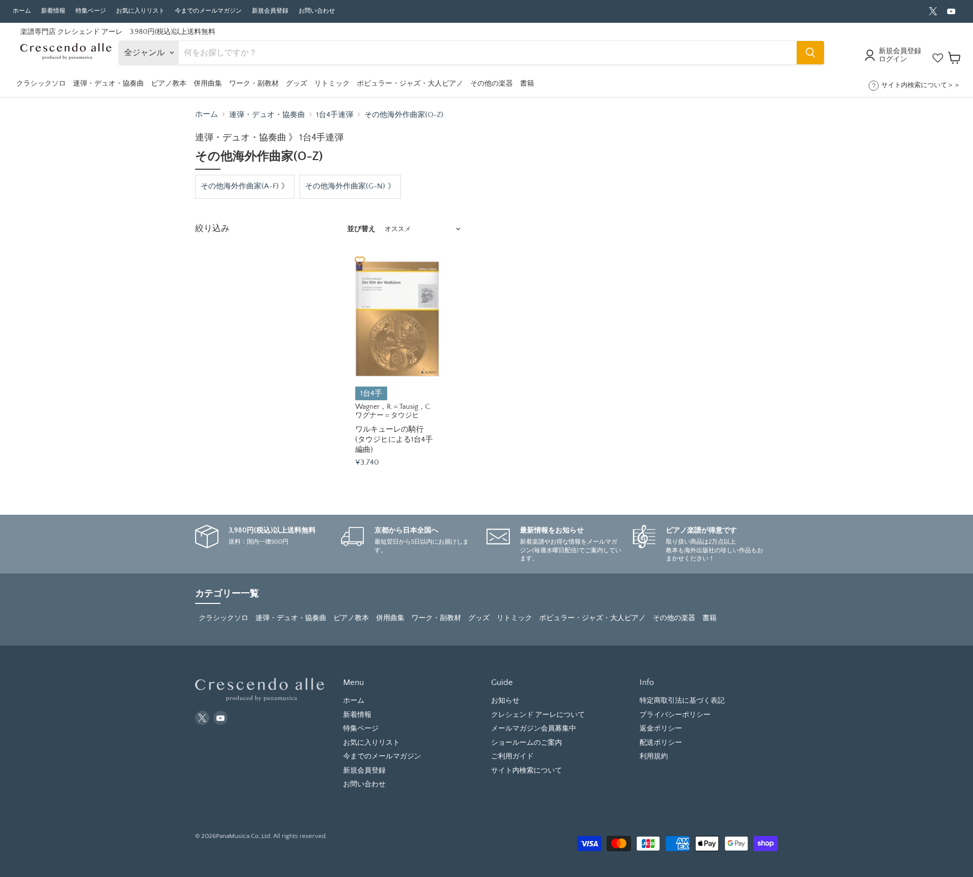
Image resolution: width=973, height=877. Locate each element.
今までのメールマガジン (208, 11)
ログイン (893, 59)
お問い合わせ (316, 11)
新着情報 (53, 11)
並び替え (361, 229)
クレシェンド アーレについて (538, 715)
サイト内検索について (526, 771)
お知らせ (505, 701)
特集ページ (91, 11)
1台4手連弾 (334, 114)
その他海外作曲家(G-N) (345, 186)
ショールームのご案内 (526, 743)
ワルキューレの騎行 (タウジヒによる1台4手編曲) (394, 439)
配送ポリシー (661, 743)
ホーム (22, 11)
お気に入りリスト (140, 11)
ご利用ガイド (512, 756)
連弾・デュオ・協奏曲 (267, 114)
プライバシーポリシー (675, 715)
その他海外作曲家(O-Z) (403, 114)
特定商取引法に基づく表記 (682, 701)
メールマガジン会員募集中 (533, 729)
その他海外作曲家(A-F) (240, 186)
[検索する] (810, 52)
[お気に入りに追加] (360, 260)
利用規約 (654, 756)
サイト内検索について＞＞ (920, 85)
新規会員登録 (270, 11)
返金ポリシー (661, 729)
